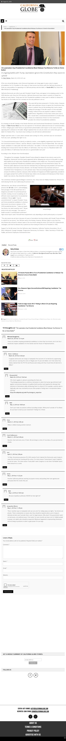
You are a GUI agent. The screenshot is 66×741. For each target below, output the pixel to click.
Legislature (12, 26)
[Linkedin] (16, 265)
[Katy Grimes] (5, 252)
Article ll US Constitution (12, 319)
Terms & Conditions (33, 727)
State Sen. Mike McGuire (15, 321)
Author (4, 245)
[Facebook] (60, 249)
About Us (33, 723)
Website (5, 575)
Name (5, 561)
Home (5, 26)
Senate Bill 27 (51, 87)
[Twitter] (63, 249)
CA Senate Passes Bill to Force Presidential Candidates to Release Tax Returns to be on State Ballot (40, 274)
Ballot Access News (13, 126)
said (14, 198)
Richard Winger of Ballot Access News (40, 319)
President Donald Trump (25, 319)
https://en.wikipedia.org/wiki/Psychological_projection (25, 392)
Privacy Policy (33, 730)
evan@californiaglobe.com (40, 711)
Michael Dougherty (13, 337)
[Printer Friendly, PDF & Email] (33, 240)
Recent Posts (12, 245)
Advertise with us (33, 734)
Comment (6, 544)
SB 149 (11, 188)
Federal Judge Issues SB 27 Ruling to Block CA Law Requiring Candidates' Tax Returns (37, 305)
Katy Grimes (6, 78)
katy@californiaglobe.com (39, 709)
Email (5, 568)
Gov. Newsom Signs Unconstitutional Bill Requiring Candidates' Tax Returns (39, 289)
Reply (4, 347)
